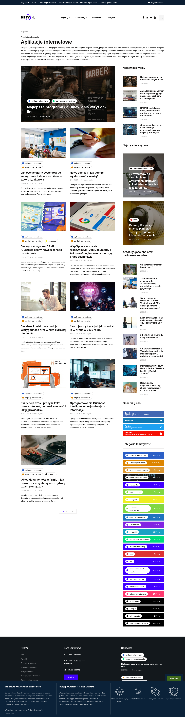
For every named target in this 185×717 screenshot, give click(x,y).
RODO (34, 3)
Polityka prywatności (48, 3)
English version (157, 3)
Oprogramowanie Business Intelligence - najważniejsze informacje (87, 406)
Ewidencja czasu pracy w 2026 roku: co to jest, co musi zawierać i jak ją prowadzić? (43, 406)
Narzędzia (96, 18)
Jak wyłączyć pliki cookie (68, 3)
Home (23, 655)
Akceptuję (174, 678)
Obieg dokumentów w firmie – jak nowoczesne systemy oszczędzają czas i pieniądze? (43, 483)
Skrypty (111, 18)
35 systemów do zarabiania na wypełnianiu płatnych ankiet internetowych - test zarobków (143, 180)
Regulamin (25, 3)
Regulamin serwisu (28, 663)
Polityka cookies (27, 672)
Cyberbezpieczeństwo (108, 3)
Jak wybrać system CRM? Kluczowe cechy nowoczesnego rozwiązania (41, 250)
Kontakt (24, 659)
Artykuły (64, 18)
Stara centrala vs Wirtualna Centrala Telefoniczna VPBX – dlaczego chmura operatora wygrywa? (150, 303)
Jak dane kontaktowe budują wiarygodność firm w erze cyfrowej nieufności (43, 330)
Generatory (80, 18)
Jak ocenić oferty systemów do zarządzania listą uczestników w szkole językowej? (41, 176)
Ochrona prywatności (88, 3)
